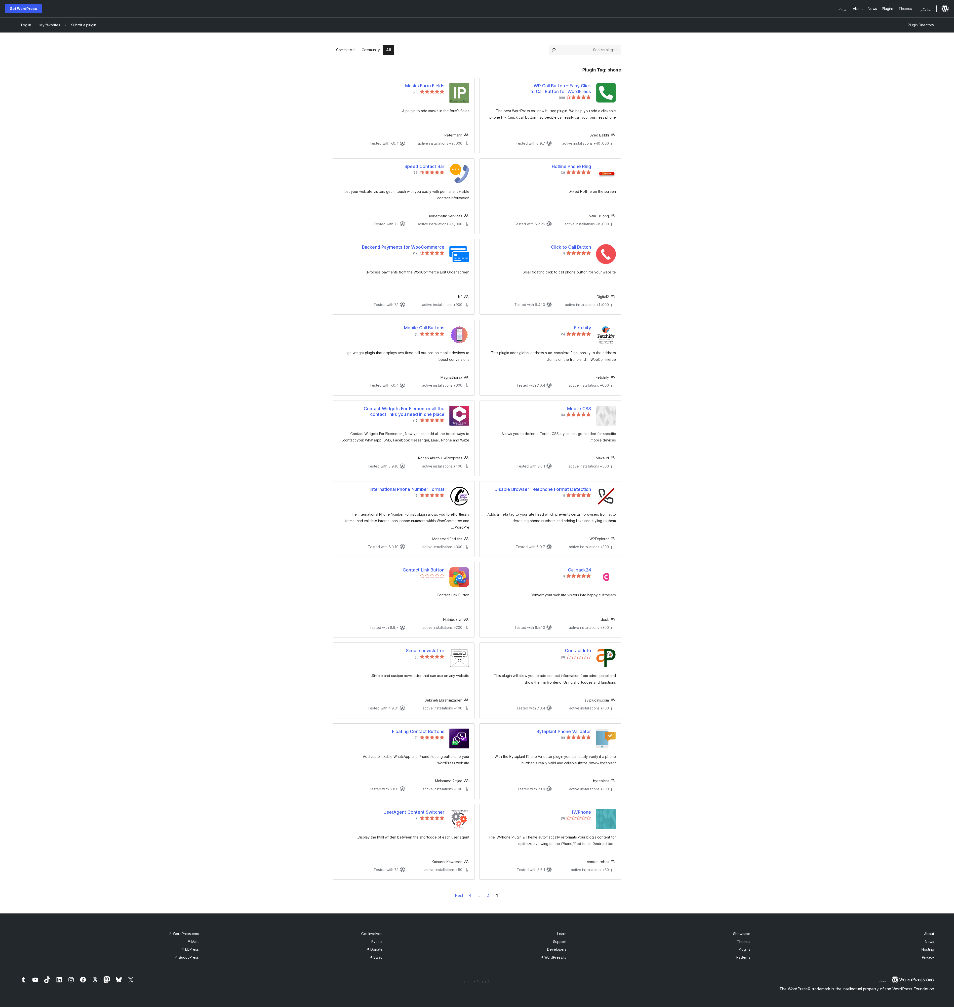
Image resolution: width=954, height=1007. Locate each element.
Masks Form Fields (424, 85)
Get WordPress (23, 8)
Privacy (928, 957)
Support (559, 942)
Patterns (743, 957)
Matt (193, 942)
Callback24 (579, 569)
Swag (376, 957)
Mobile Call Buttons (424, 327)
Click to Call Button (571, 247)
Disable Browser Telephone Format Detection (542, 489)
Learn (561, 934)
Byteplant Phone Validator (563, 731)
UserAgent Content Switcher (414, 812)
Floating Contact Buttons (418, 731)
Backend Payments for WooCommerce (403, 247)
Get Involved (372, 934)
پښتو (883, 980)
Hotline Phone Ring (571, 166)
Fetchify (582, 327)
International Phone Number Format (407, 489)
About (929, 934)
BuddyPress (187, 957)
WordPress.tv (553, 957)
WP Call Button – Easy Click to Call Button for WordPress (560, 88)
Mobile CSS (579, 408)
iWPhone (581, 812)
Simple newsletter (425, 650)
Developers (556, 949)
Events (377, 942)
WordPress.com (184, 934)
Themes (743, 942)
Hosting (927, 949)
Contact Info (578, 650)
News (929, 942)
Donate (374, 949)
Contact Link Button (423, 569)
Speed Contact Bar (424, 166)
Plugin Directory (921, 25)
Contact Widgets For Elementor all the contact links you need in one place (404, 411)
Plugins (744, 949)
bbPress (190, 949)
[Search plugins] (554, 50)
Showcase (741, 934)
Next (459, 895)
